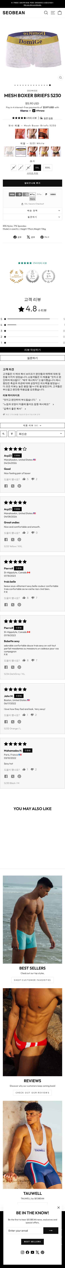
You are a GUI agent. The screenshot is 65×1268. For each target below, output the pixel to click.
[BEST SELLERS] (32, 920)
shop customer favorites (32, 980)
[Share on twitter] (13, 486)
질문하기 (32, 217)
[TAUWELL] (32, 1145)
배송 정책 (32, 210)
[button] (19, 118)
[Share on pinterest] (19, 486)
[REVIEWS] (32, 1032)
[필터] (11, 434)
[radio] (20, 134)
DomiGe (32, 90)
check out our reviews (32, 1092)
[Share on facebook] (6, 486)
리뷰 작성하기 (32, 349)
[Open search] (3, 434)
